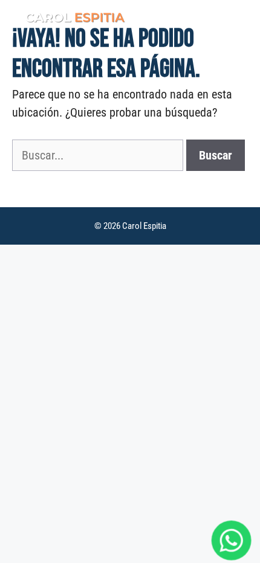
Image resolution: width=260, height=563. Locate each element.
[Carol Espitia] (69, 18)
